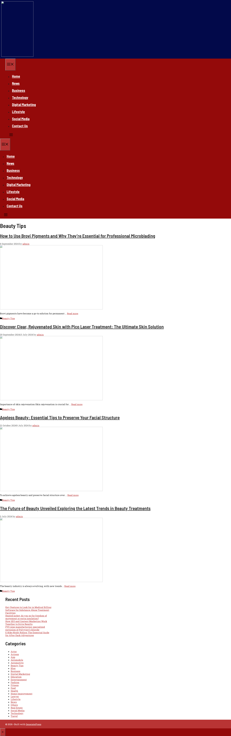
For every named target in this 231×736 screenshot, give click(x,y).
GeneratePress (33, 724)
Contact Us (20, 126)
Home (16, 76)
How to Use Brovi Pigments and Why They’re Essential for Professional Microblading (77, 236)
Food (13, 688)
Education (16, 676)
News (16, 83)
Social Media (21, 119)
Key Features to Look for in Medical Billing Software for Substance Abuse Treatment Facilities (28, 610)
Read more (72, 313)
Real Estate (17, 707)
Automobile (17, 660)
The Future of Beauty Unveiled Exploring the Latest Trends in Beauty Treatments (75, 508)
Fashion (15, 682)
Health (14, 690)
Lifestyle (18, 112)
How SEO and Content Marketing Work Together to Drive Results (26, 623)
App (13, 657)
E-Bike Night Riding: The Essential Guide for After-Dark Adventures (27, 634)
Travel (14, 716)
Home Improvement (21, 693)
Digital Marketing (24, 104)
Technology (20, 97)
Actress (15, 654)
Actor (14, 651)
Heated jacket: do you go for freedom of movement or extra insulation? (26, 617)
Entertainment (19, 679)
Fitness (15, 685)
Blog (13, 668)
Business (18, 90)
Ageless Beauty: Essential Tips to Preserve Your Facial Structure (60, 417)
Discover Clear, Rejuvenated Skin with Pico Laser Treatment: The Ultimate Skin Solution (82, 326)
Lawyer (15, 696)
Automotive (17, 662)
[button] (6, 135)
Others (14, 704)
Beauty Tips (8, 318)
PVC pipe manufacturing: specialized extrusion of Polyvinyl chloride (25, 628)
